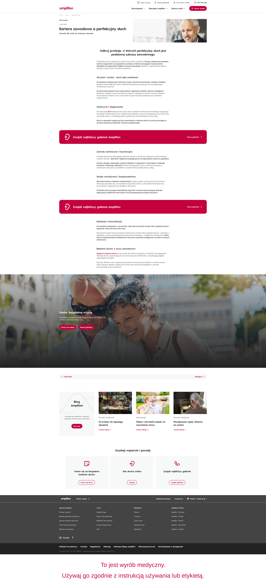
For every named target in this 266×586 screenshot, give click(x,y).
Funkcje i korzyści (65, 512)
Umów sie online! (67, 327)
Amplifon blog (101, 512)
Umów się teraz (87, 482)
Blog (67, 15)
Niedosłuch (137, 529)
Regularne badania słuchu (107, 253)
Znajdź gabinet (177, 482)
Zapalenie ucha (139, 525)
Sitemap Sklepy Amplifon (124, 546)
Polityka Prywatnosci (68, 546)
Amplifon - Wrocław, (178, 512)
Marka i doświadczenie (104, 516)
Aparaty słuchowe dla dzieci (68, 521)
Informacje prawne (146, 546)
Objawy (136, 512)
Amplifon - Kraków (177, 516)
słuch (109, 111)
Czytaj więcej (104, 429)
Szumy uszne (138, 521)
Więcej (132, 482)
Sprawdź (77, 426)
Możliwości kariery (163, 499)
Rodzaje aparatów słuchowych (69, 516)
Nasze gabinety (86, 327)
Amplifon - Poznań (177, 521)
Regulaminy (95, 546)
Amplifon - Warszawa (178, 525)
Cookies (83, 546)
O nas (61, 15)
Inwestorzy (179, 499)
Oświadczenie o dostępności (170, 546)
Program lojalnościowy (104, 525)
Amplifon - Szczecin (177, 529)
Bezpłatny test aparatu (104, 521)
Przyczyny (137, 516)
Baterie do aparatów (66, 529)
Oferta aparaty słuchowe (67, 525)
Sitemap (107, 546)
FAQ (98, 529)
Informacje (63, 20)
